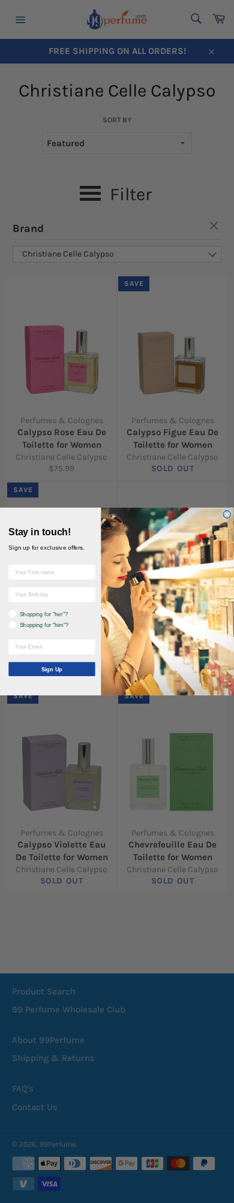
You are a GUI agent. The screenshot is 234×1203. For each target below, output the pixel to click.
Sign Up (51, 669)
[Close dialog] (227, 514)
